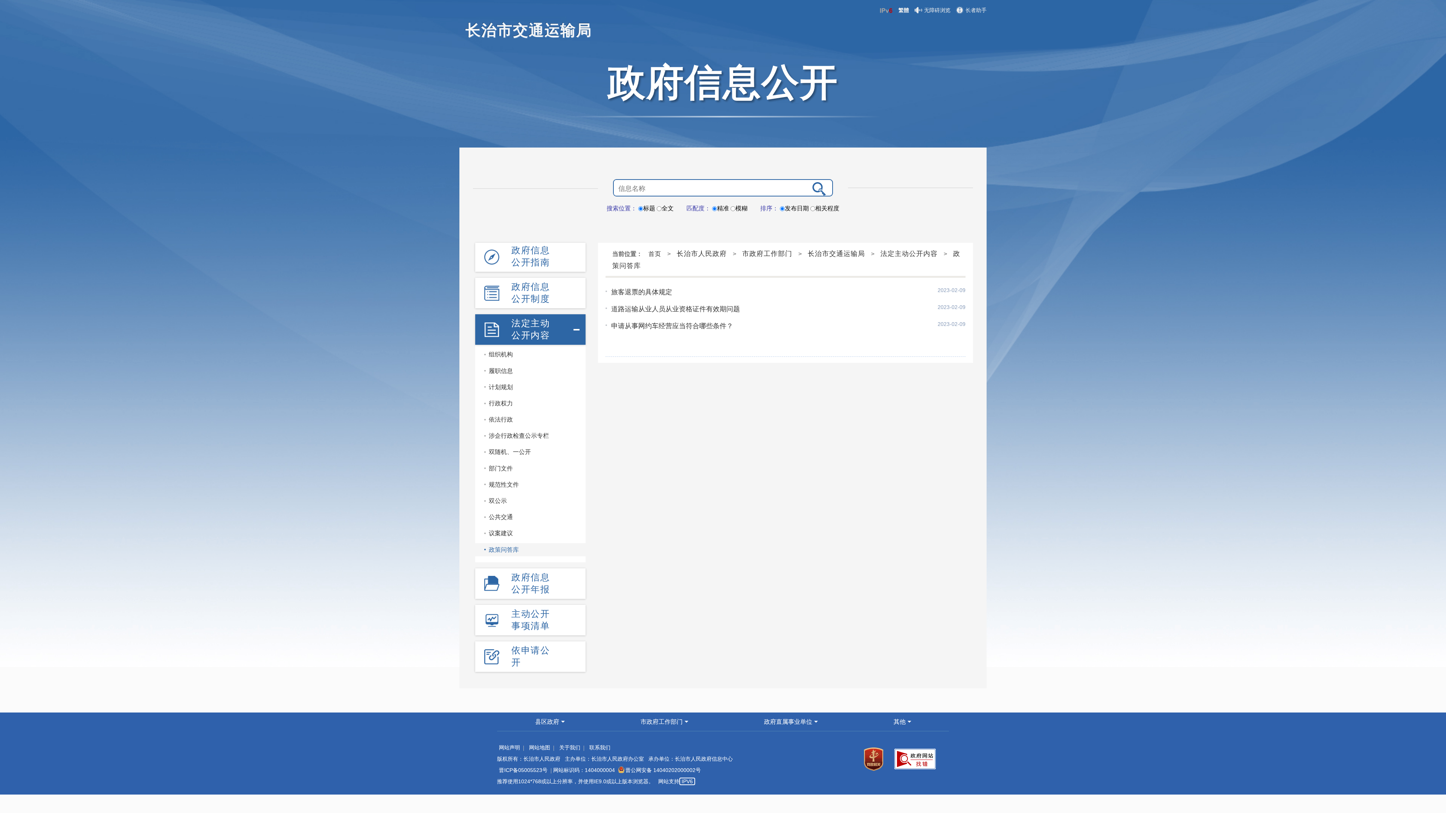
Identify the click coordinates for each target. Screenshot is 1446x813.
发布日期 (797, 208)
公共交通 (501, 517)
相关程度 (827, 208)
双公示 (498, 501)
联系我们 (599, 747)
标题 (649, 208)
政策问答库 (504, 550)
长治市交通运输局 (836, 253)
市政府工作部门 (767, 253)
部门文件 (501, 468)
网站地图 (539, 747)
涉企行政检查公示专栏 (519, 435)
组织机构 (501, 354)
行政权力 (501, 403)
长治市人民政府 (702, 253)
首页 (654, 254)
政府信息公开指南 (530, 256)
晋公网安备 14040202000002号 (663, 770)
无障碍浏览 (937, 10)
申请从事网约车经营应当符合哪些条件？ (672, 326)
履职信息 (501, 371)
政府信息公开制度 (530, 293)
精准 (723, 208)
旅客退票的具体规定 (641, 292)
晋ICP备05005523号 (523, 770)
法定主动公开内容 (530, 329)
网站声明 (509, 747)
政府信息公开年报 (530, 583)
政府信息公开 (723, 82)
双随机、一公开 (510, 452)
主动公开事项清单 (530, 620)
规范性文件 (504, 484)
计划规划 (501, 387)
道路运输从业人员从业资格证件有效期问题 (675, 309)
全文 (668, 208)
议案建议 (501, 533)
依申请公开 (530, 656)
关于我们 (569, 747)
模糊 (741, 208)
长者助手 (976, 10)
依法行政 (501, 419)
